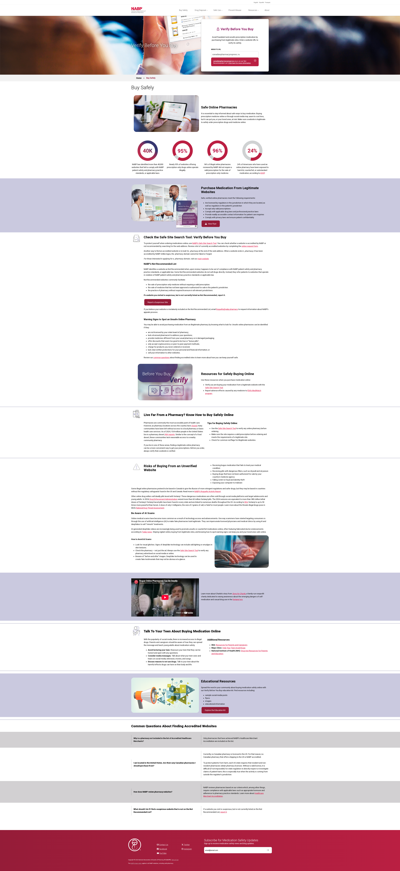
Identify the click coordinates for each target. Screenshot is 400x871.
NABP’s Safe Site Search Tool (204, 243)
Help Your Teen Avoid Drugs (233, 648)
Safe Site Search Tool (214, 388)
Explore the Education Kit (215, 710)
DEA (246, 502)
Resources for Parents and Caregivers (231, 645)
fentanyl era (237, 599)
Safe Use (217, 10)
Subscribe (266, 850)
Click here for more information (239, 63)
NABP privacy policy (136, 863)
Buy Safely (183, 10)
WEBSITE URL (216, 49)
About (267, 10)
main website (203, 259)
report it (223, 812)
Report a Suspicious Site (158, 302)
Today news (147, 532)
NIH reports (170, 434)
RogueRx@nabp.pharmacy (227, 309)
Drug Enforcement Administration (163, 499)
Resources (252, 10)
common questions (161, 357)
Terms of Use (174, 860)
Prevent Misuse (234, 10)
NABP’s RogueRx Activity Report (207, 491)
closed (194, 426)
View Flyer (212, 224)
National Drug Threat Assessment (150, 508)
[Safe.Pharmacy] (153, 10)
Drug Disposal (200, 10)
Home (138, 78)
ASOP (262, 173)
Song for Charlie (239, 594)
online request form (250, 246)
